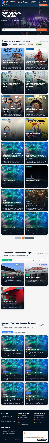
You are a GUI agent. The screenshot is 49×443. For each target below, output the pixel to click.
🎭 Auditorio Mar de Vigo (39, 415)
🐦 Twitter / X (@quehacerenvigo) (8, 433)
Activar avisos (44, 2)
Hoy (10, 44)
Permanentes (30, 44)
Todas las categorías (7, 260)
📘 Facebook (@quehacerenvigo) (8, 431)
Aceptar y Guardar (42, 439)
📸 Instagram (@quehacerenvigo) (8, 429)
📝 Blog (39, 2)
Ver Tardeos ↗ (43, 5)
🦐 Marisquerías (33, 260)
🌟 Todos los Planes (22, 415)
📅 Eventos (20, 2)
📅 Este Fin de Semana (22, 417)
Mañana (15, 44)
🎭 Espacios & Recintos (33, 2)
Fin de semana (22, 44)
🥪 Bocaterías (16, 260)
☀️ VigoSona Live (21, 422)
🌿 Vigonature (39, 44)
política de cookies (40, 437)
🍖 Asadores (24, 260)
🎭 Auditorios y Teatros (7, 332)
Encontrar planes (42, 29)
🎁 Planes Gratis (21, 419)
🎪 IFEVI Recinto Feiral (38, 419)
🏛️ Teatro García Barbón (39, 417)
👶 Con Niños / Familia (22, 420)
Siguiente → (30, 237)
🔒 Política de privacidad (17, 439)
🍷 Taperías (41, 260)
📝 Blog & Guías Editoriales (23, 424)
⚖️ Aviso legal (7, 439)
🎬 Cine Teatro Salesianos (39, 420)
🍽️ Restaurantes (26, 2)
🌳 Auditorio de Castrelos (39, 422)
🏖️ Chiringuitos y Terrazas (20, 332)
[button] (12, 59)
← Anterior (18, 237)
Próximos (4, 44)
